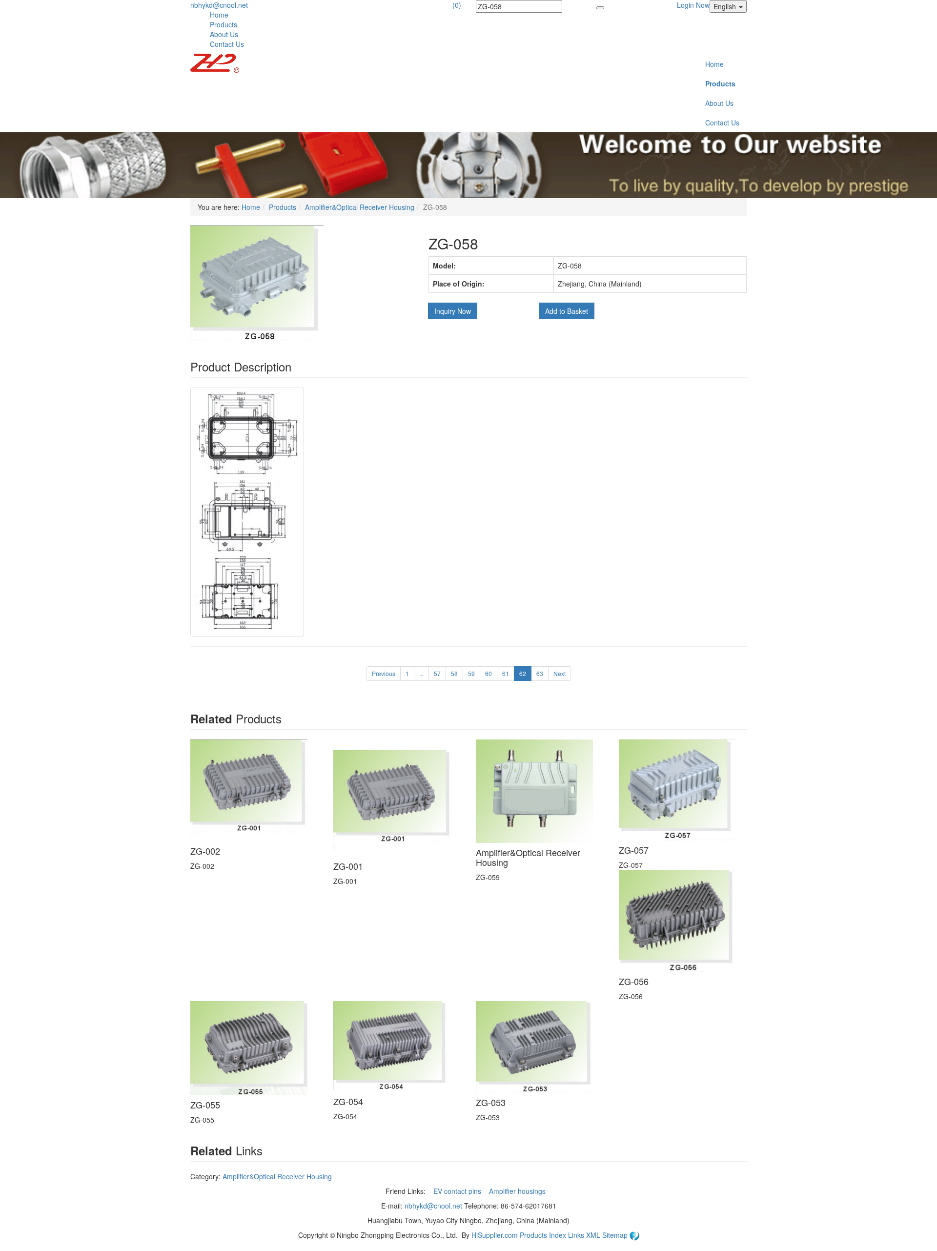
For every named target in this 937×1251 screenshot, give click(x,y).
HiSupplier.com (494, 1235)
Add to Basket (566, 311)
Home (219, 15)
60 (488, 673)
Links (577, 1235)
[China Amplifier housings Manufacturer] (214, 62)
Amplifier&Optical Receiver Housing (359, 207)
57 (437, 673)
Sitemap (616, 1235)
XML (594, 1235)
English (725, 6)
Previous (383, 673)
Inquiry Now (452, 311)
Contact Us (227, 44)
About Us (224, 34)
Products (223, 24)
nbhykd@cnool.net (219, 5)
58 (454, 673)
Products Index (543, 1235)
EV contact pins (458, 1191)
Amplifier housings (518, 1191)
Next (559, 673)
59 (471, 673)
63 (539, 673)
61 (505, 673)
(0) (456, 5)
